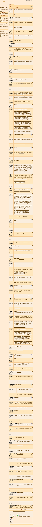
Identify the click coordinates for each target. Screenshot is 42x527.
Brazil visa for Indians (17, 415)
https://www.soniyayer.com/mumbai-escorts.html (18, 119)
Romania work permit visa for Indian (20, 467)
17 (26, 509)
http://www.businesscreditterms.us (17, 201)
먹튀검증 (26, 364)
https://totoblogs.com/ (30, 31)
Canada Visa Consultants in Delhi (20, 445)
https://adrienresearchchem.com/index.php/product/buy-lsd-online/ (19, 273)
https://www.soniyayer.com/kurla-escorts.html (26, 126)
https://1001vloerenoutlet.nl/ (29, 334)
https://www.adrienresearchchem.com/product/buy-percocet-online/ (19, 182)
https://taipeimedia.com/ (19, 346)
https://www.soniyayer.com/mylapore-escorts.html (27, 117)
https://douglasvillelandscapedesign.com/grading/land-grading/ (22, 337)
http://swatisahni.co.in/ (20, 109)
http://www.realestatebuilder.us (16, 189)
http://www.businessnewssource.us (17, 198)
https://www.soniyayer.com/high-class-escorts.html (18, 112)
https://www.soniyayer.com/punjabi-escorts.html (26, 113)
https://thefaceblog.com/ (21, 334)
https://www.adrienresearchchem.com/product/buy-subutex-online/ (19, 274)
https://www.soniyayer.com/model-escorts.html (27, 112)
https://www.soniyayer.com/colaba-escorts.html (26, 124)
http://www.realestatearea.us (16, 213)
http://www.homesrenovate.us (29, 195)
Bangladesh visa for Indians (18, 471)
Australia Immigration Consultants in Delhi (21, 497)
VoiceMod (18, 304)
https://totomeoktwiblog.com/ (19, 27)
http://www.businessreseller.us (16, 200)
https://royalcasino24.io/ (22, 286)
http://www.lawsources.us (20, 205)
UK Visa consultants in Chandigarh (20, 484)
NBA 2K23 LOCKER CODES (21, 153)
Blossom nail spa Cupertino (21, 263)
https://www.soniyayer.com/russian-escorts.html (18, 111)
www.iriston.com (4, 2)
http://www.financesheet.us (16, 212)
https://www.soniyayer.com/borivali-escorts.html (18, 124)
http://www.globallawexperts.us (25, 205)
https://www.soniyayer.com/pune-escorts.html (26, 118)
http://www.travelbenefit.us (16, 203)
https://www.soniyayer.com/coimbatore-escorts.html (26, 121)
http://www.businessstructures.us (29, 200)
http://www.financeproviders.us (26, 212)
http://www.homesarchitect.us (16, 197)
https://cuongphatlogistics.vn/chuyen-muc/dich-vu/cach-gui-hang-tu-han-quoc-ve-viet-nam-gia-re (22, 333)
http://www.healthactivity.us (21, 207)
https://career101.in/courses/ (21, 343)
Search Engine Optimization (16, 250)
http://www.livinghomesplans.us (16, 196)
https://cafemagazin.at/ (25, 334)
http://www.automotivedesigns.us (22, 191)
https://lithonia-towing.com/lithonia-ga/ (27, 336)
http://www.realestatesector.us (27, 189)
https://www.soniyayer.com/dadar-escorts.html (18, 126)
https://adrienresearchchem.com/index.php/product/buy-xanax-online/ (20, 169)
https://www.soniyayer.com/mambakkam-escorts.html (18, 117)
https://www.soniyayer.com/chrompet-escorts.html (18, 118)
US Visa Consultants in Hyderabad (20, 441)
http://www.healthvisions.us (26, 207)
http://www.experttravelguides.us (28, 201)
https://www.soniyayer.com (16, 109)
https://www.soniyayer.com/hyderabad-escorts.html (26, 119)
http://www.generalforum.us (26, 210)
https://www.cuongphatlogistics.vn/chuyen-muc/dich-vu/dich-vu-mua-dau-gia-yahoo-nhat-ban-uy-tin (22, 332)
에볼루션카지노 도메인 (24, 79)
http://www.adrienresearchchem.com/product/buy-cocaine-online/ (19, 171)
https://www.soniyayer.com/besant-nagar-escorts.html (18, 116)
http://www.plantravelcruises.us (28, 202)
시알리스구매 (15, 224)
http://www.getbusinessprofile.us (27, 197)
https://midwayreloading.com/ (16, 343)
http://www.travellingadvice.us (22, 201)
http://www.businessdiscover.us (16, 199)
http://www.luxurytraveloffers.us (21, 203)
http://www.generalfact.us (21, 211)
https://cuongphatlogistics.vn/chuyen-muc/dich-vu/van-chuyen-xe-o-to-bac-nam (24, 331)
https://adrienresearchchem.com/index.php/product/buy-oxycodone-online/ (20, 179)
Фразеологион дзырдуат (3, 22)
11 (21, 509)
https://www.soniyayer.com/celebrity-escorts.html (18, 113)
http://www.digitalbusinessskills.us (22, 199)
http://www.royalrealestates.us (21, 189)
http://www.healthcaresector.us (27, 206)
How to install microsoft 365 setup (20, 93)
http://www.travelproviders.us (22, 202)
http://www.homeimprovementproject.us (22, 195)
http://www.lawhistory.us (16, 205)
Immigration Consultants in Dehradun (23, 381)
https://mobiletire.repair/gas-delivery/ (25, 342)
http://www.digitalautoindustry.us (28, 191)
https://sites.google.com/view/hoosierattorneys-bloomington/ (19, 336)
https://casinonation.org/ (21, 105)
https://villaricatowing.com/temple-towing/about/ (18, 342)
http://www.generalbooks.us (25, 211)
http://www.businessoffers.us (22, 198)
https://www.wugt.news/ (19, 329)
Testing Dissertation (15, 316)
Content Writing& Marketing (25, 250)
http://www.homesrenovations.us (16, 195)
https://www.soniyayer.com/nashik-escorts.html (18, 121)
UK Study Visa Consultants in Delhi (20, 454)
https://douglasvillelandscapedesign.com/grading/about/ (19, 339)
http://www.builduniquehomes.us (22, 196)
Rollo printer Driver (22, 94)
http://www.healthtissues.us (21, 208)
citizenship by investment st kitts (21, 259)
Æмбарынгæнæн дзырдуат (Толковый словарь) (3, 15)
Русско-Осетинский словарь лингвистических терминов (4, 29)
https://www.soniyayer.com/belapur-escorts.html (27, 128)
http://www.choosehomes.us (21, 197)
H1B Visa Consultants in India (19, 389)
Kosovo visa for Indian (17, 402)
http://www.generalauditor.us (16, 210)
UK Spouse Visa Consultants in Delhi (20, 458)
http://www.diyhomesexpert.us (20, 194)
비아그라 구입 (15, 220)
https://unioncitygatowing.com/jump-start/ (20, 338)
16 (25, 509)
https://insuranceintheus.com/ (16, 334)
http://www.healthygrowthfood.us (27, 208)
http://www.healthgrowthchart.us (16, 208)
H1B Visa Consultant (16, 428)
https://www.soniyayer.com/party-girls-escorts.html (18, 114)
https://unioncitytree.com (19, 372)
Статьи (10, 4)
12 (22, 509)
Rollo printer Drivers (30, 93)
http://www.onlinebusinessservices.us (22, 200)
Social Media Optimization (21, 250)
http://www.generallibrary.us (16, 211)
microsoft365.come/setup (26, 93)
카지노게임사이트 (21, 83)
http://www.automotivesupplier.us (16, 191)
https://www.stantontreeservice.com (20, 350)
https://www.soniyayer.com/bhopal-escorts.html (26, 122)
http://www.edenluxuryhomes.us (28, 196)
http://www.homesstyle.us (16, 194)
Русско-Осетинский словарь (4, 12)
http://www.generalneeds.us (21, 210)
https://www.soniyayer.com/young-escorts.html (26, 111)
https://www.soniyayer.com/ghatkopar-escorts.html (27, 127)
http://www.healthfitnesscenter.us (16, 207)
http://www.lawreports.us (30, 205)
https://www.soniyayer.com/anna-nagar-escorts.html (27, 114)
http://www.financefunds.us (20, 212)
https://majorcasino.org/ (17, 308)
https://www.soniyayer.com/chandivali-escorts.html (18, 127)
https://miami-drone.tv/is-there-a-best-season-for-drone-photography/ (20, 341)
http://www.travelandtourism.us (26, 203)
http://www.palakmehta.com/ (24, 109)
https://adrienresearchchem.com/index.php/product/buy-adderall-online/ (20, 325)
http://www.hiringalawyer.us (16, 206)
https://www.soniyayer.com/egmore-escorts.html (27, 116)
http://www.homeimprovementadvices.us (27, 194)
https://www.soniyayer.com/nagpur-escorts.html (18, 122)
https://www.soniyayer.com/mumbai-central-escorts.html (18, 128)
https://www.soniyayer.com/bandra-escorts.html (18, 123)
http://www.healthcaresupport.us (21, 206)
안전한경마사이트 (15, 237)
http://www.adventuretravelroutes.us (17, 202)
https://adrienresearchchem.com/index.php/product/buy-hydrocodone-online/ (20, 170)
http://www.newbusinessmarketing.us (28, 198)
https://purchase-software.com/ (23, 329)
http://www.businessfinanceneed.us (28, 199)
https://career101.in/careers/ (26, 343)
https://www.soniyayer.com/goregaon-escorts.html (26, 123)
